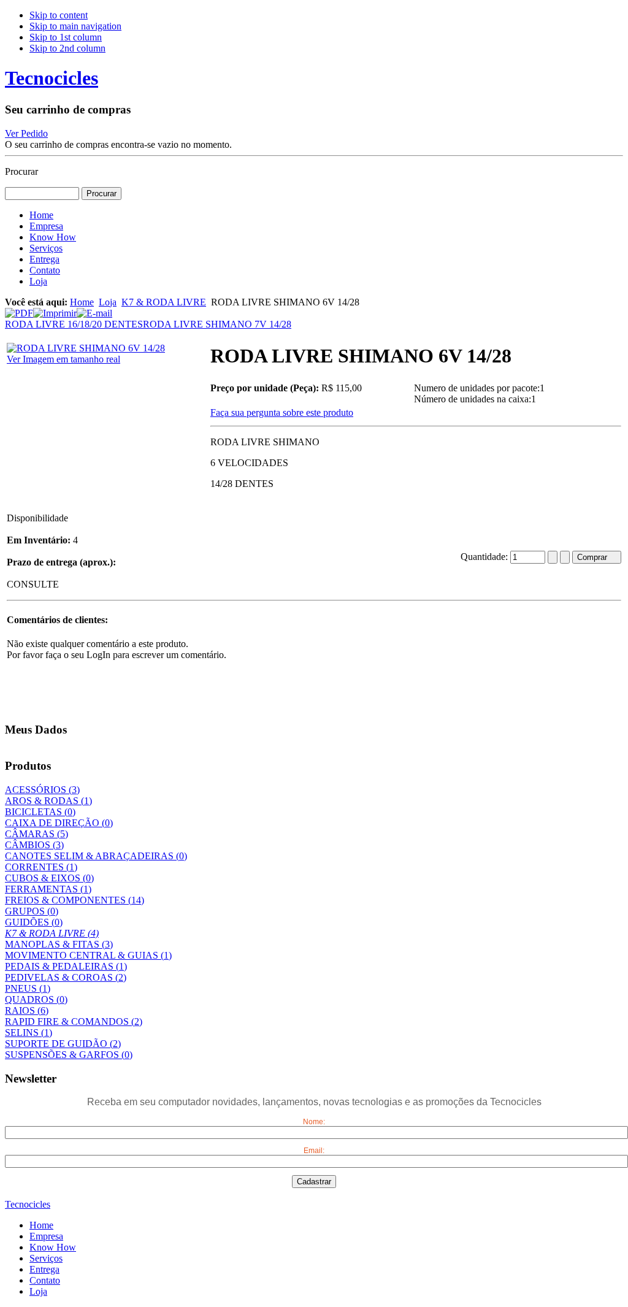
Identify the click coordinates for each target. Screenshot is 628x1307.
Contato (44, 1280)
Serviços (46, 1258)
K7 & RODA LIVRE (163, 302)
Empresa (46, 1236)
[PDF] (19, 310)
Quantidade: (485, 556)
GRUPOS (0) (31, 911)
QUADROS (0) (36, 999)
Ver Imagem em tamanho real (63, 359)
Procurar (21, 171)
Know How (52, 1247)
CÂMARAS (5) (36, 834)
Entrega (44, 1269)
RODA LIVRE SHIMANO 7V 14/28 (217, 324)
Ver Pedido (26, 133)
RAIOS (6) (26, 1010)
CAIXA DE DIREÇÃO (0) (59, 823)
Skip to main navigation (75, 26)
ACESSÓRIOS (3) (42, 789)
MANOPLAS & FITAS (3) (59, 944)
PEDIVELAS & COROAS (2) (65, 977)
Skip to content (58, 15)
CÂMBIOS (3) (34, 845)
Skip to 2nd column (67, 48)
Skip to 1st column (65, 37)
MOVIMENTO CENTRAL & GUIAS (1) (88, 955)
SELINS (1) (28, 1032)
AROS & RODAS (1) (48, 800)
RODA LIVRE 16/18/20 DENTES (74, 324)
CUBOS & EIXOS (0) (49, 878)
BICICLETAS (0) (40, 812)
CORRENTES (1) (41, 867)
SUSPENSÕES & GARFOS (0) (68, 1054)
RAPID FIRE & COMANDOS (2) (73, 1021)
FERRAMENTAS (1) (48, 889)
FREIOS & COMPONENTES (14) (74, 900)
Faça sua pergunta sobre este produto (281, 412)
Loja (108, 302)
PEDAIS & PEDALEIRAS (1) (66, 966)
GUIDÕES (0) (34, 922)
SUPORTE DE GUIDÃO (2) (63, 1043)
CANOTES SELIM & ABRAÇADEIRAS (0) (96, 856)
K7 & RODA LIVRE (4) (52, 933)
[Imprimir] (55, 310)
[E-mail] (94, 310)
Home (82, 302)
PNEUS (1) (27, 988)
